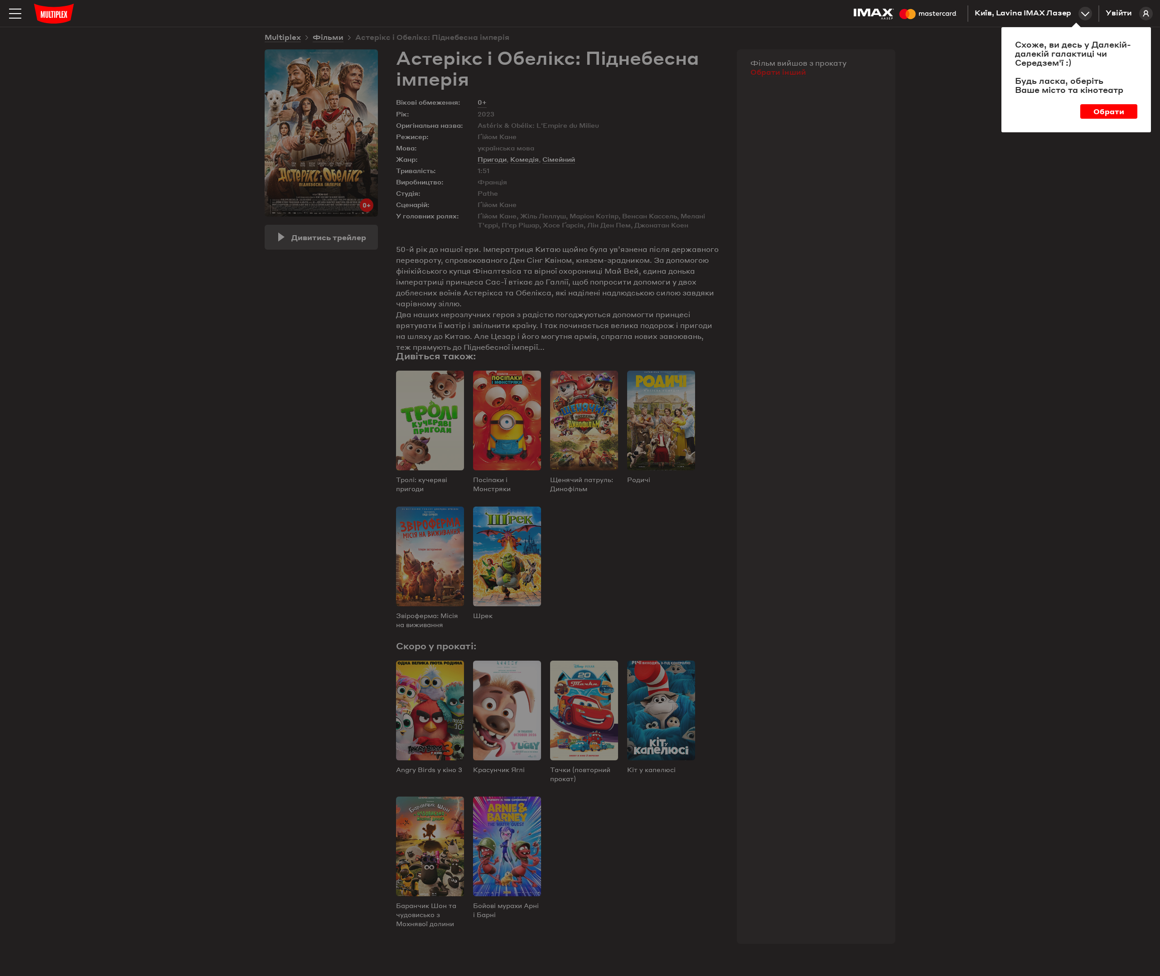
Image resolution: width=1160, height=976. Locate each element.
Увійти (1119, 13)
